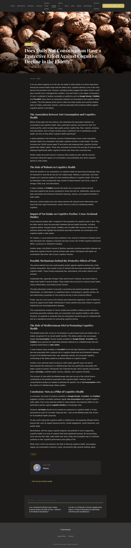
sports (79, 6)
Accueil (32, 78)
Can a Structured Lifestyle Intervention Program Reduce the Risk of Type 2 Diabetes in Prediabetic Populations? (45, 509)
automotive (21, 6)
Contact (70, 536)
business (31, 6)
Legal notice (62, 536)
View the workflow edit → (113, 6)
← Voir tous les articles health (41, 481)
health (54, 6)
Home (13, 6)
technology (87, 6)
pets (72, 6)
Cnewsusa (65, 529)
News (67, 6)
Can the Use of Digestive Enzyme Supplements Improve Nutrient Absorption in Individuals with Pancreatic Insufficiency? (85, 509)
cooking (39, 6)
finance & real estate (46, 5)
